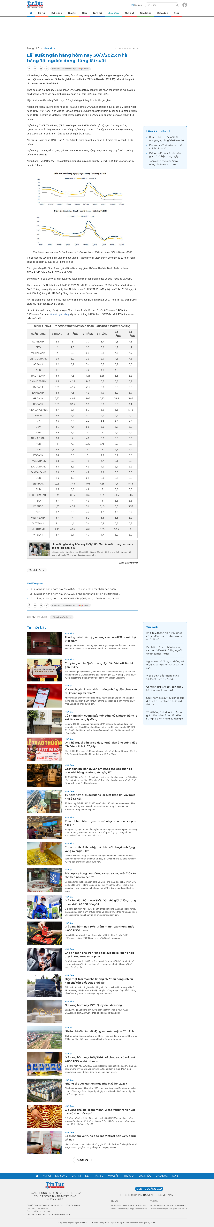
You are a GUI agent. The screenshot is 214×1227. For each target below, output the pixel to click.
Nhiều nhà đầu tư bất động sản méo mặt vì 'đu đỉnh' (100, 1031)
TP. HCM (154, 1201)
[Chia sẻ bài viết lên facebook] (29, 68)
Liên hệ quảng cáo (149, 1189)
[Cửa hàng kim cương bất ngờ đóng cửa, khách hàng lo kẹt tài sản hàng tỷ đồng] (44, 722)
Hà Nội (114, 1201)
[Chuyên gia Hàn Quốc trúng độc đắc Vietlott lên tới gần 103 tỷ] (44, 669)
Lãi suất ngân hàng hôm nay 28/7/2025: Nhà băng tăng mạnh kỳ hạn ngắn (73, 589)
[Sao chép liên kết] (46, 68)
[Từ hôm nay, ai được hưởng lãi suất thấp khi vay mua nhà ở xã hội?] (44, 801)
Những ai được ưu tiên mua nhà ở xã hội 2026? (96, 1083)
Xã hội (42, 13)
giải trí (152, 156)
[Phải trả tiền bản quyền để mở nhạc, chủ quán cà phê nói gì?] (44, 827)
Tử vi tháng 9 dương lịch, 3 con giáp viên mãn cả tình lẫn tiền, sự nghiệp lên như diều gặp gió (164, 715)
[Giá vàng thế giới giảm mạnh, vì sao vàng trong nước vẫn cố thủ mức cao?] (44, 1116)
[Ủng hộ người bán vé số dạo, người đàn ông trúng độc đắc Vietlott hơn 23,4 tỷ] (44, 749)
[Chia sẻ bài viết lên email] (41, 68)
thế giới (166, 161)
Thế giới (129, 13)
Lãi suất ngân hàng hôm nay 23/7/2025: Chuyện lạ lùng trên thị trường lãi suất (75, 598)
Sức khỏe (145, 13)
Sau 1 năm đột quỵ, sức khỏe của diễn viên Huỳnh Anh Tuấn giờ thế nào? (165, 701)
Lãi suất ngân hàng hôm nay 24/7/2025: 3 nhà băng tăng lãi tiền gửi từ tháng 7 (75, 593)
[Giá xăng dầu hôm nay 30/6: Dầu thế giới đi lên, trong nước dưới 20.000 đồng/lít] (44, 907)
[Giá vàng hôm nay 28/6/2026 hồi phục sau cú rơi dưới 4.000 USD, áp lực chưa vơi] (44, 1064)
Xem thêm (82, 1160)
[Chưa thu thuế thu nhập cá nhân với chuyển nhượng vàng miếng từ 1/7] (44, 853)
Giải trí (72, 13)
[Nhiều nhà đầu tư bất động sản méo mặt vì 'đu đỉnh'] (44, 1038)
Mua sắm (113, 13)
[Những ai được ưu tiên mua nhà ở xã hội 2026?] (44, 1090)
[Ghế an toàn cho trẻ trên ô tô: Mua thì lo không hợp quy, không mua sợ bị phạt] (44, 959)
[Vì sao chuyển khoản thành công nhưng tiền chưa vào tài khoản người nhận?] (44, 696)
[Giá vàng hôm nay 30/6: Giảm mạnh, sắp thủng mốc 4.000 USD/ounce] (44, 933)
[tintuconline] (31, 13)
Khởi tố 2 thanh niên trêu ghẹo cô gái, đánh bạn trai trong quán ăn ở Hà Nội (164, 636)
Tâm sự (97, 13)
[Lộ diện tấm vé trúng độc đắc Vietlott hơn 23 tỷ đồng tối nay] (44, 1142)
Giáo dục (162, 13)
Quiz (176, 13)
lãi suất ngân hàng (59, 314)
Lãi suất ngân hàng (61, 617)
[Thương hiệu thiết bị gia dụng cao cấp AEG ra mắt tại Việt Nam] (44, 643)
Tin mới (152, 627)
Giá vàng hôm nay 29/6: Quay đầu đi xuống (93, 1005)
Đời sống (56, 13)
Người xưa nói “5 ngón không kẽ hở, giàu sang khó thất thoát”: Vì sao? (165, 664)
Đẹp (84, 13)
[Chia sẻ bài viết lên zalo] (35, 68)
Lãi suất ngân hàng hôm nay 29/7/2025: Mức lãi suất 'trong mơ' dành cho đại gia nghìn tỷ (92, 546)
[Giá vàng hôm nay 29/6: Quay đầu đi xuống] (44, 1011)
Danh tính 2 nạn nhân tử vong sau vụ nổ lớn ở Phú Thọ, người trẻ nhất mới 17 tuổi (164, 650)
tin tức (166, 137)
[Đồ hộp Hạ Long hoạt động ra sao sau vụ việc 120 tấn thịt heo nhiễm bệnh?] (44, 880)
